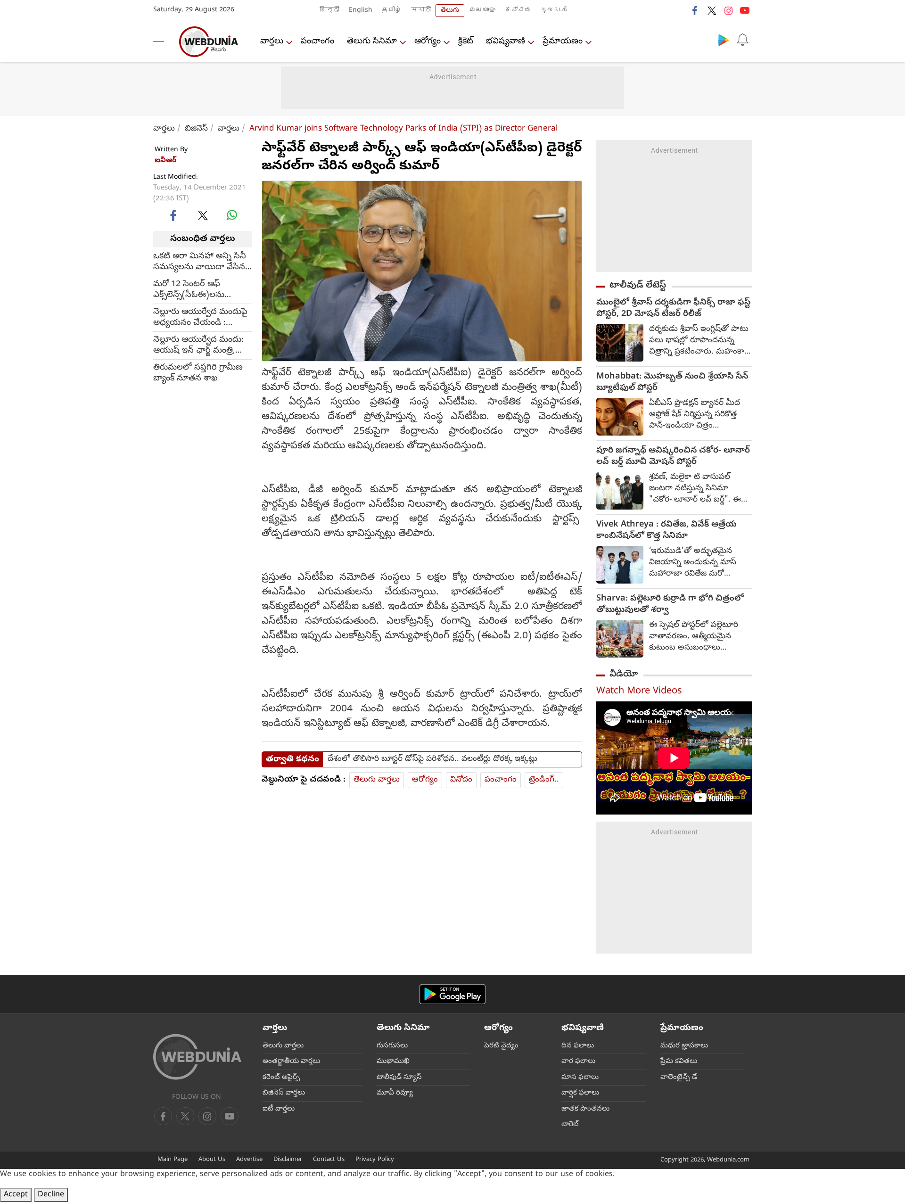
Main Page (172, 1160)
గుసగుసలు (392, 1046)
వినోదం (461, 779)
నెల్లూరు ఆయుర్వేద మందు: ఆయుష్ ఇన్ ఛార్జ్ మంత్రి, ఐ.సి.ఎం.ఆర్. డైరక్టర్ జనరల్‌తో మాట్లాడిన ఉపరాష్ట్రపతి (198, 345)
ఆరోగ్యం (427, 42)
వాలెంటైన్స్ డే (678, 1077)
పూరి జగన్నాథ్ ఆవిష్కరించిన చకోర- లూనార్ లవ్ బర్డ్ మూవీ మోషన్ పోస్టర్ (673, 456)
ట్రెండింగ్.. (544, 779)
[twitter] (712, 10)
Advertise (249, 1160)
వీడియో (623, 674)
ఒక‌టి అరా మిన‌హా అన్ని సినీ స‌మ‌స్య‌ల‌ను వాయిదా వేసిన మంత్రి (199, 261)
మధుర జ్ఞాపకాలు (684, 1046)
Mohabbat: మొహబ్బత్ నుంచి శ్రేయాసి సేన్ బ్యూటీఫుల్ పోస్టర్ (672, 382)
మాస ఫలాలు (580, 1077)
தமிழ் (392, 10)
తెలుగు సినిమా (372, 42)
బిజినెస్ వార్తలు (284, 1093)
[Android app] (452, 994)
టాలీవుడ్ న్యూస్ (399, 1077)
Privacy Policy (374, 1160)
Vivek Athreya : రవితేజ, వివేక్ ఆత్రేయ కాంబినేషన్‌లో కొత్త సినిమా (666, 530)
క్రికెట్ (465, 42)
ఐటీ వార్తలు (279, 1109)
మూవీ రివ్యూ (395, 1093)
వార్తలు (271, 42)
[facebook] (695, 10)
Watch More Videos (639, 691)
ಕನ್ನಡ (518, 10)
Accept (16, 1195)
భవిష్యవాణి (505, 42)
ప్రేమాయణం (563, 42)
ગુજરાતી (554, 10)
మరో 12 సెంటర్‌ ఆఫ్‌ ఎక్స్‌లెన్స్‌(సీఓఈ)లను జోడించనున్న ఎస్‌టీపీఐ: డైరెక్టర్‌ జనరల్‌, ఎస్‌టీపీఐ (194, 289)
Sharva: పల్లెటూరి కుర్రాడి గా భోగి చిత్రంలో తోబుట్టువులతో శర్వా (670, 604)
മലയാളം (482, 10)
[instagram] (728, 10)
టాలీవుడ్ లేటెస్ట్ (637, 286)
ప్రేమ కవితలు (678, 1061)
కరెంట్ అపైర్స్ (281, 1077)
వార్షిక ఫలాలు (580, 1093)
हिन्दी (329, 10)
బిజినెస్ (196, 128)
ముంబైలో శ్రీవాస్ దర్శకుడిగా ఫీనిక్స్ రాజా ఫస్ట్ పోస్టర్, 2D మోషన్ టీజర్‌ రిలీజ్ (673, 308)
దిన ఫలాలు (577, 1046)
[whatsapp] (231, 214)
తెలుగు (450, 10)
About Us (211, 1160)
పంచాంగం (317, 42)
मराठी (421, 10)
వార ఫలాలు (578, 1061)
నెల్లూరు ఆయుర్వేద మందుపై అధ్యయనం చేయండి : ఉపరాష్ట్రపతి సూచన (200, 317)
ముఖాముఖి (393, 1061)
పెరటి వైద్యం (501, 1046)
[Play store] (723, 39)
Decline (51, 1195)
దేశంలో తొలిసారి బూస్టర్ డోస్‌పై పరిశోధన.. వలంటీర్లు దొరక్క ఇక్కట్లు (432, 759)
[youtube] (745, 10)
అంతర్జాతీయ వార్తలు (291, 1061)
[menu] (162, 41)
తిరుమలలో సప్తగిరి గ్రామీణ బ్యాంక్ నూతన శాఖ (198, 373)
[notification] (742, 39)
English (360, 10)
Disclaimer (287, 1160)
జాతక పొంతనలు (585, 1109)
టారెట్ (570, 1124)
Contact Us (329, 1160)
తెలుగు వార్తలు (377, 779)
